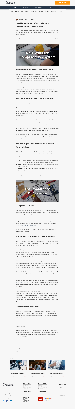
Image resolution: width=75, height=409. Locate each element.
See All (64, 358)
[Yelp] (40, 399)
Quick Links (62, 384)
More (60, 11)
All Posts (11, 11)
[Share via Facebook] (16, 348)
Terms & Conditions (44, 405)
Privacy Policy (37, 405)
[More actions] (58, 19)
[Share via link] (25, 348)
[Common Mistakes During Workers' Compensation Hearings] (37, 365)
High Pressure (53, 11)
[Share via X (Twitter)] (19, 348)
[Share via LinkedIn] (22, 348)
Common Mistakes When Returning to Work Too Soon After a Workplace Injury (17, 372)
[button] (14, 7)
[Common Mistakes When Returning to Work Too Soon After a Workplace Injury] (18, 365)
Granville (41, 11)
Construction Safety (24, 11)
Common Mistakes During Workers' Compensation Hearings (37, 372)
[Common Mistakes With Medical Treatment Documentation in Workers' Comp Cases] (56, 365)
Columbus (17, 11)
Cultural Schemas (34, 11)
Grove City (47, 11)
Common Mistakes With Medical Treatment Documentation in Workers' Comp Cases (56, 372)
